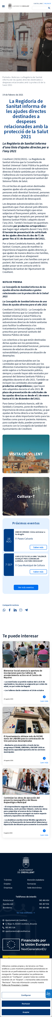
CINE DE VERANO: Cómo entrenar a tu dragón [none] (30, 533)
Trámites (8, 879)
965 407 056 (44, 904)
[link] (18, 6)
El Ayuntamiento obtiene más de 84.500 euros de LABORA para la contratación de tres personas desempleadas (24, 738)
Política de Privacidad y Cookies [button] (15, 985)
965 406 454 (44, 900)
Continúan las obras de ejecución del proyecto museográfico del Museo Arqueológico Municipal (22, 800)
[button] (3, 6)
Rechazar (26, 1004)
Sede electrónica (34, 887)
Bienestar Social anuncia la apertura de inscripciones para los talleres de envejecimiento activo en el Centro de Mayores (23, 674)
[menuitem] (14, 879)
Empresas (8, 887)
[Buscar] (49, 8)
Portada (6, 77)
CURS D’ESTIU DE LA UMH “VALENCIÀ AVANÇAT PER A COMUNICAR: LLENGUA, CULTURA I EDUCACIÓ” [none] (30, 558)
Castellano (38, 3)
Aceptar (26, 1012)
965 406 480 (44, 907)
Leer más (44, 701)
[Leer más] (44, 696)
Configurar (26, 995)
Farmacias (31, 883)
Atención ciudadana (35, 879)
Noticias (15, 77)
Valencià (47, 3)
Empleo (7, 883)
